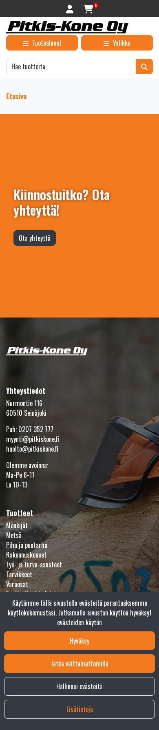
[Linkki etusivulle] (67, 27)
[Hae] (144, 66)
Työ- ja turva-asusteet (34, 564)
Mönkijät (17, 525)
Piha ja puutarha (26, 545)
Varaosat (17, 584)
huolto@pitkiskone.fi (32, 449)
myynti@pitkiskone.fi (32, 439)
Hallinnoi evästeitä (79, 686)
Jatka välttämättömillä (79, 663)
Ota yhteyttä (35, 238)
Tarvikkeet (19, 574)
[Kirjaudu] (70, 8)
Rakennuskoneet (26, 555)
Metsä (14, 535)
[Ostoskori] (88, 8)
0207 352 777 (35, 429)
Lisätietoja (79, 709)
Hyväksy (79, 641)
